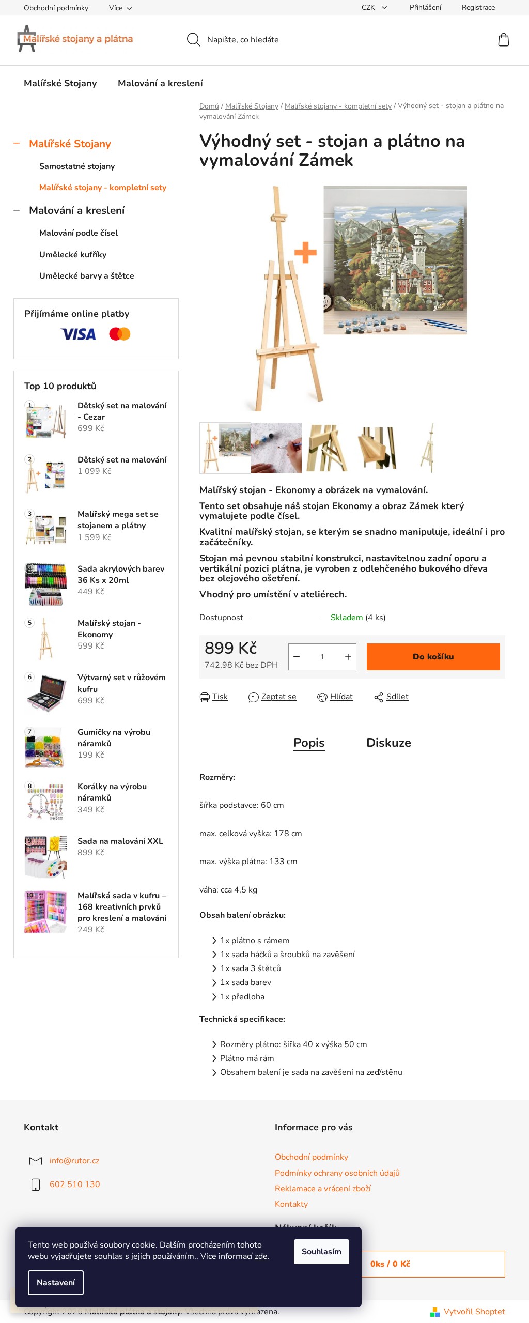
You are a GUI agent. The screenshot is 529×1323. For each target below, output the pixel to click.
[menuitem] (60, 83)
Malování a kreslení (77, 210)
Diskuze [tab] (388, 742)
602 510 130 (75, 1184)
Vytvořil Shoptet (474, 1311)
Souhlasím (321, 1251)
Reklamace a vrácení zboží (323, 1188)
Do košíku (433, 657)
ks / (390, 1264)
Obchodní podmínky (56, 8)
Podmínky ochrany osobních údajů (337, 1173)
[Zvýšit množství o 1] (348, 657)
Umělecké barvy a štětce (86, 276)
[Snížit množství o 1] (296, 657)
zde (261, 1256)
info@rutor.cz (74, 1160)
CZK (369, 7)
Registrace (478, 7)
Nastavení (56, 1282)
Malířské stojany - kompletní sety (102, 187)
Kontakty (291, 1204)
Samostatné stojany (77, 166)
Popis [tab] (309, 742)
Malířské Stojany (70, 143)
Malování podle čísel (78, 233)
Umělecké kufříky (72, 254)
